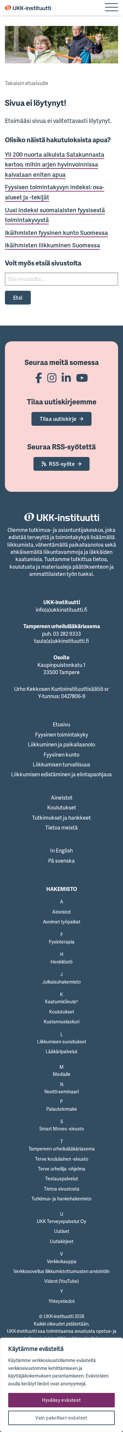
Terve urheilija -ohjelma (61, 1169)
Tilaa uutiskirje (58, 418)
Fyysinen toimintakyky (61, 734)
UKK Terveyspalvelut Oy (61, 1221)
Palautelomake (61, 1109)
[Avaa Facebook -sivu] (38, 378)
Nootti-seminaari (61, 1091)
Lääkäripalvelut (61, 1051)
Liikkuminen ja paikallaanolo (61, 744)
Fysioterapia (61, 942)
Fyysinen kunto (61, 754)
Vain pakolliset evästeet (61, 1418)
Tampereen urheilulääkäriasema (62, 1149)
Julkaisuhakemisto (61, 982)
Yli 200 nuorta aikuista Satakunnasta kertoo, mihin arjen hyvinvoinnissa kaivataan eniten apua (54, 164)
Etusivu (61, 724)
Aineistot (61, 797)
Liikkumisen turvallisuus (61, 764)
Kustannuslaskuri (61, 1021)
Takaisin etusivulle (26, 83)
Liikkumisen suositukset (61, 1041)
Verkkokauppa (61, 1261)
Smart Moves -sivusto (61, 1128)
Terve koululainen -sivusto (61, 1159)
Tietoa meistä (61, 827)
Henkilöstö (61, 962)
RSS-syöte (62, 463)
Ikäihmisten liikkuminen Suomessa (52, 245)
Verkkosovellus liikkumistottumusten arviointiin (61, 1271)
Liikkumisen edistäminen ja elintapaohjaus (61, 774)
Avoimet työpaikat (61, 922)
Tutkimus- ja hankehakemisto (61, 1198)
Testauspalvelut (61, 1178)
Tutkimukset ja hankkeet (61, 817)
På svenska (61, 860)
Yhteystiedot (62, 1301)
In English (61, 850)
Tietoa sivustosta (61, 1189)
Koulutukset (61, 807)
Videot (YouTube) (61, 1281)
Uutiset (61, 1231)
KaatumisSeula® (61, 1001)
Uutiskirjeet (61, 1241)
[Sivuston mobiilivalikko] (111, 7)
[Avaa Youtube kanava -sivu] (82, 378)
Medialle (62, 1074)
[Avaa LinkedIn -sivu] (66, 378)
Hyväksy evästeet (61, 1400)
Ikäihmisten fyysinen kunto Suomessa (56, 233)
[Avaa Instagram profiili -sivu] (51, 378)
